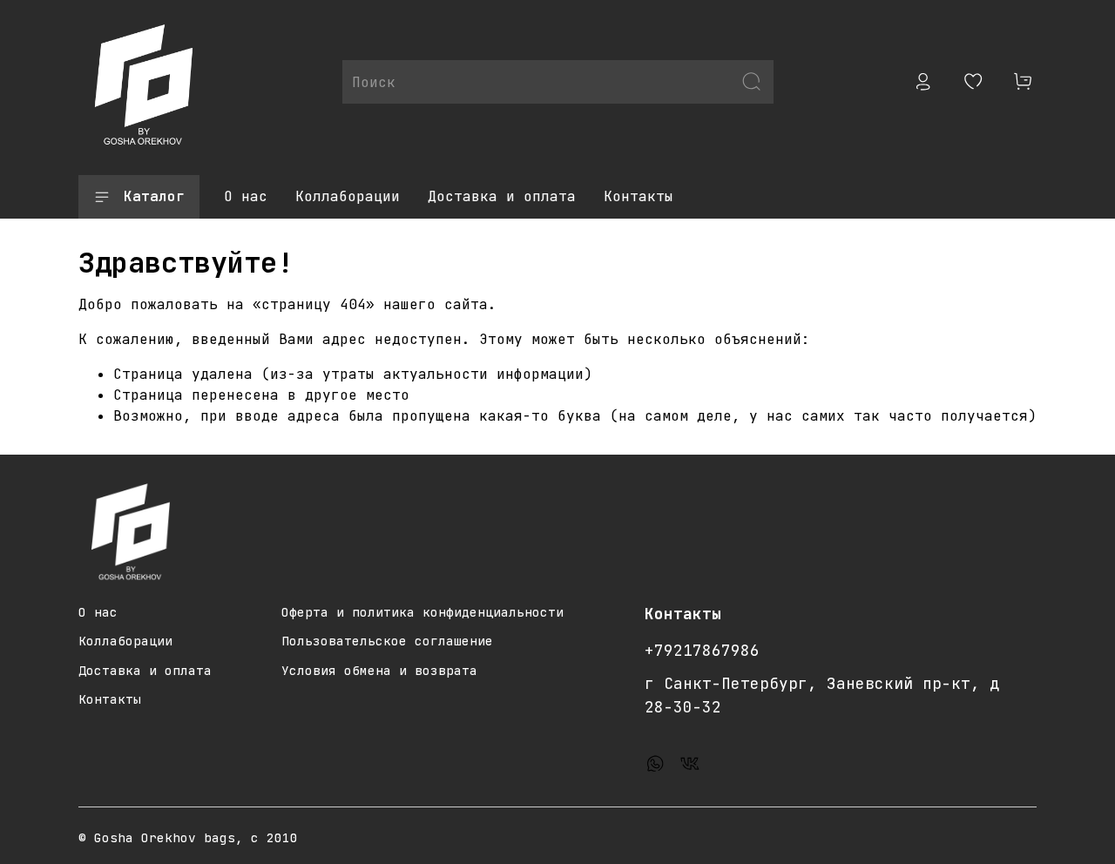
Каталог (154, 196)
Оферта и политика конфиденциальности (422, 612)
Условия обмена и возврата (379, 670)
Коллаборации (347, 196)
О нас (245, 196)
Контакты (638, 196)
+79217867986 (702, 650)
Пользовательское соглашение (387, 640)
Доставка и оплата (502, 196)
